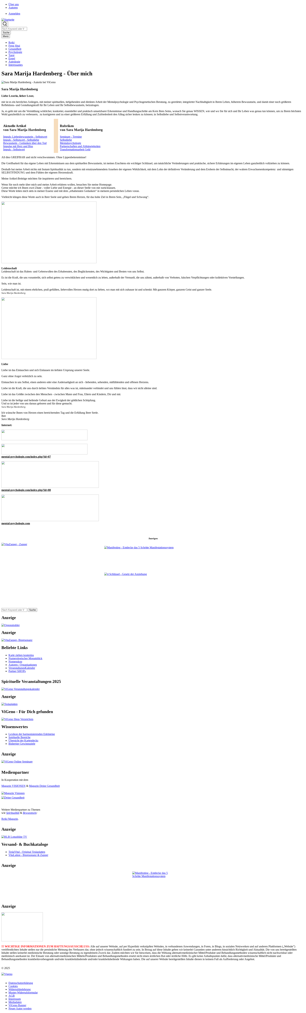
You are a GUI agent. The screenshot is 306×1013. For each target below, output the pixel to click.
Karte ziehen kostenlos (21, 655)
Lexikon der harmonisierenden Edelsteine (31, 734)
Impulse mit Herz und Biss (18, 146)
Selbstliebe (66, 139)
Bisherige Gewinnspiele (21, 743)
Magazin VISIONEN (13, 785)
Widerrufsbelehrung (19, 989)
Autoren (13, 7)
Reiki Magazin (9, 818)
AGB (11, 995)
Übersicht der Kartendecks (23, 740)
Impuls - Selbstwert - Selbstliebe (21, 139)
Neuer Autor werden (20, 1008)
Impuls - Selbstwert (14, 149)
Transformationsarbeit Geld (75, 149)
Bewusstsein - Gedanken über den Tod (25, 143)
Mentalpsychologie (70, 143)
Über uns (13, 4)
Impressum (14, 998)
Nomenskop (15, 661)
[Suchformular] (4, 24)
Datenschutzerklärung (20, 982)
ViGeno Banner (17, 1005)
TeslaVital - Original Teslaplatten (26, 851)
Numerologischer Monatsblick (25, 658)
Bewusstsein (29, 812)
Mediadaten (15, 1002)
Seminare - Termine (71, 136)
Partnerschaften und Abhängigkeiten (80, 146)
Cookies (13, 986)
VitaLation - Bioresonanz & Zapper (28, 855)
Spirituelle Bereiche (19, 737)
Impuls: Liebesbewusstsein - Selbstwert (25, 136)
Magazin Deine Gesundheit (44, 785)
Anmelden (14, 13)
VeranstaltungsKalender (21, 667)
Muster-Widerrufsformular (23, 992)
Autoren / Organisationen (22, 664)
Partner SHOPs (17, 671)
